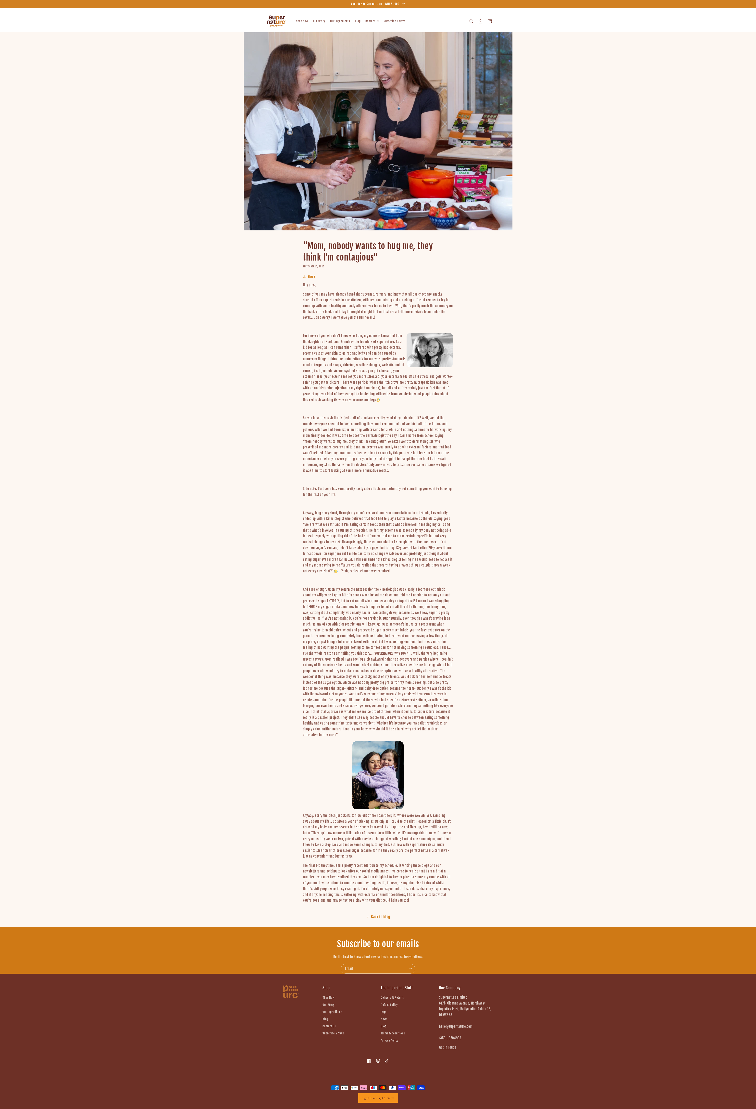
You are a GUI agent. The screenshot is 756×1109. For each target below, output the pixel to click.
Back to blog (380, 916)
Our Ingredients (332, 1012)
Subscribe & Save (333, 1033)
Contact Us (329, 1026)
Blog (325, 1019)
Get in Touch (447, 1047)
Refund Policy (389, 1005)
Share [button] (311, 276)
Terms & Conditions (393, 1033)
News (384, 1019)
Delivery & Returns (393, 997)
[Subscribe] (410, 968)
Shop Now (328, 997)
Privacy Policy (389, 1040)
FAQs (383, 1012)
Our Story (328, 1005)
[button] (471, 21)
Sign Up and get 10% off (378, 1098)
